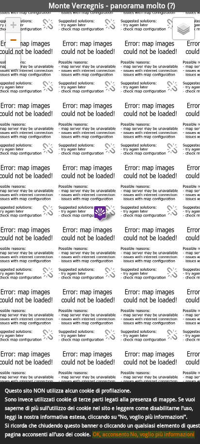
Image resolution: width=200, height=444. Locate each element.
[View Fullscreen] (13, 61)
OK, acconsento (111, 434)
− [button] (13, 40)
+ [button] (13, 25)
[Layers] (183, 28)
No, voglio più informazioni (162, 434)
